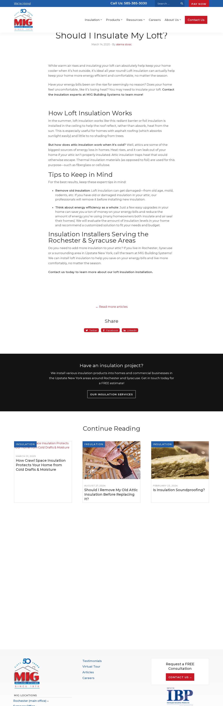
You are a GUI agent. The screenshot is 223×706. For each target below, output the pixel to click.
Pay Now (198, 4)
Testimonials (92, 661)
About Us (172, 20)
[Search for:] (167, 3)
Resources (134, 20)
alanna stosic (124, 44)
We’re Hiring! (22, 3)
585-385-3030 (128, 3)
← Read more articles (111, 306)
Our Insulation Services (111, 394)
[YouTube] (92, 690)
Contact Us (196, 20)
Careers (155, 20)
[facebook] (84, 690)
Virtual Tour (91, 666)
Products (113, 20)
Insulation (92, 20)
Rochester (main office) (29, 701)
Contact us (178, 677)
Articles (88, 672)
